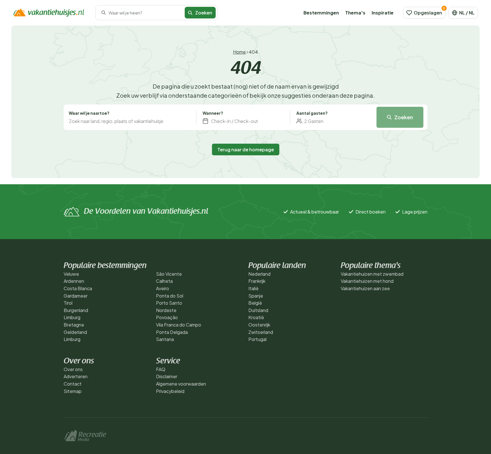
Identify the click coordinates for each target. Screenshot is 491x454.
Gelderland (75, 332)
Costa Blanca (78, 288)
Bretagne (74, 325)
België (255, 303)
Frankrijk (256, 281)
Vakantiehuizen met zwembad (372, 274)
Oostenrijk (259, 325)
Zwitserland (260, 332)
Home (239, 52)
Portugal (257, 339)
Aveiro (162, 288)
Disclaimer (166, 376)
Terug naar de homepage (245, 149)
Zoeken (403, 117)
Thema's (355, 13)
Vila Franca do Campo (178, 325)
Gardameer (76, 296)
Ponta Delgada (172, 332)
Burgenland (76, 310)
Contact (73, 384)
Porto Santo (169, 303)
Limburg (72, 317)
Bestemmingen (321, 13)
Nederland (259, 274)
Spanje (255, 296)
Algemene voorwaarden (181, 384)
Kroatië (256, 317)
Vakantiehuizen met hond (367, 281)
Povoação (167, 317)
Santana (165, 339)
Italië (253, 288)
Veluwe (71, 274)
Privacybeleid (170, 391)
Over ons (73, 369)
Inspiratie (383, 13)
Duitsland (258, 310)
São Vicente (169, 274)
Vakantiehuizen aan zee (365, 288)
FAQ (160, 369)
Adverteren (76, 376)
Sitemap (73, 391)
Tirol (68, 303)
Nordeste (166, 310)
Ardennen (74, 281)
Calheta (164, 281)
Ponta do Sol (169, 296)
